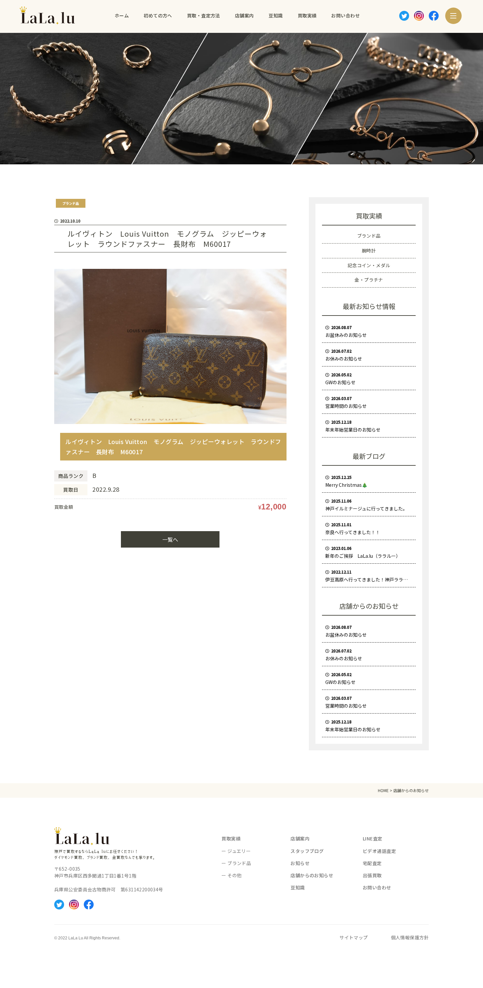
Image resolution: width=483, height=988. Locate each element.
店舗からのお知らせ (311, 875)
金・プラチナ (369, 279)
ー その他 (231, 875)
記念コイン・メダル (369, 265)
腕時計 (369, 250)
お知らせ (300, 863)
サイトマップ (353, 937)
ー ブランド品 (236, 863)
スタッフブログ (307, 851)
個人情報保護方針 (410, 937)
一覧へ (170, 539)
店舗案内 (300, 838)
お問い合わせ (377, 887)
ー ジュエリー (236, 851)
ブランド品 (369, 235)
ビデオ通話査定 (379, 851)
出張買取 (372, 875)
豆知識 (297, 887)
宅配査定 (372, 863)
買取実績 (231, 838)
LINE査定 (372, 838)
